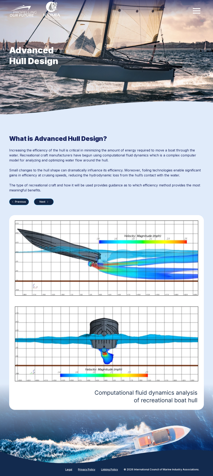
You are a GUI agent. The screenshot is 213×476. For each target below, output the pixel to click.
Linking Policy (109, 469)
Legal (68, 469)
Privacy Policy (86, 469)
